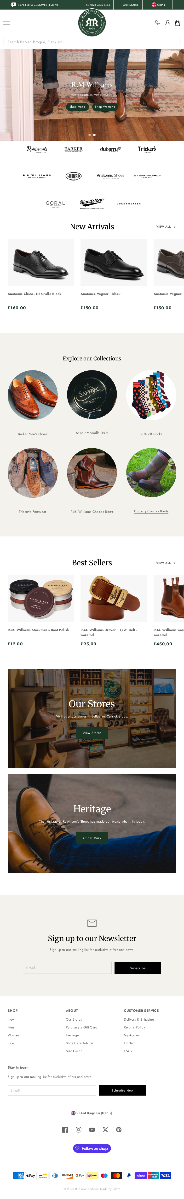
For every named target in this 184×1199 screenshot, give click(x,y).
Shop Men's (77, 107)
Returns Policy (134, 1027)
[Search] (177, 42)
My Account (132, 1035)
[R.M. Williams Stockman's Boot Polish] (41, 598)
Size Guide (74, 1051)
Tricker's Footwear (32, 511)
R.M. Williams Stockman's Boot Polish (38, 629)
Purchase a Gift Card (82, 1027)
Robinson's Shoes (86, 1189)
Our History (92, 837)
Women (13, 1035)
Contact (129, 1043)
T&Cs (128, 1051)
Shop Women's (105, 107)
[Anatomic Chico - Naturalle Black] (41, 262)
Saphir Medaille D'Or (92, 432)
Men (11, 1027)
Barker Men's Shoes (32, 434)
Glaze (117, 1189)
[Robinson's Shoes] (92, 22)
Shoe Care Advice (79, 1043)
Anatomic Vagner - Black (100, 293)
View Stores (92, 732)
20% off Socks (151, 434)
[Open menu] (6, 22)
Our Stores (74, 1019)
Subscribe (138, 968)
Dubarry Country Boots (151, 511)
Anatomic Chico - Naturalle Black (34, 293)
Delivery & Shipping (139, 1019)
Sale (11, 1043)
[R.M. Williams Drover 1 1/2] (113, 598)
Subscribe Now (122, 1090)
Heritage (72, 1035)
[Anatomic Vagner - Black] (113, 262)
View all (163, 227)
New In (13, 1019)
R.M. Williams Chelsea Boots (92, 511)
